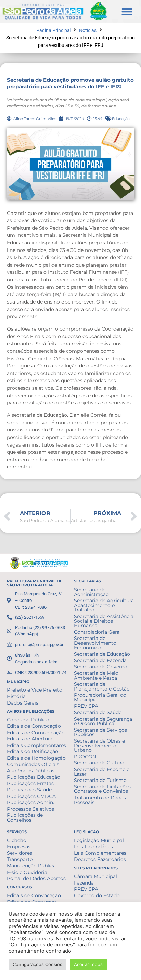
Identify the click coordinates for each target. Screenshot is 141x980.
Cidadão (16, 840)
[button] (127, 11)
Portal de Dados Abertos (36, 878)
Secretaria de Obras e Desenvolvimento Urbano (99, 745)
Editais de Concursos (32, 902)
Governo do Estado (97, 895)
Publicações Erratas (30, 783)
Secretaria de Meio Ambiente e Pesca (96, 675)
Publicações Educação (33, 777)
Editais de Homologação (36, 758)
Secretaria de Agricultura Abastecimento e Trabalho (104, 605)
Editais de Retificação (32, 751)
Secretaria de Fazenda (100, 660)
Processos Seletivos (30, 809)
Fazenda (84, 883)
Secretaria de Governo (100, 666)
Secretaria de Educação (102, 654)
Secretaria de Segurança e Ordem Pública (103, 721)
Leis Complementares (100, 853)
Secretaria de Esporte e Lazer (101, 771)
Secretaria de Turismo (100, 780)
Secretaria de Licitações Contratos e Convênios (102, 789)
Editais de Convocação (34, 726)
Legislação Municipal (99, 840)
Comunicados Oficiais (33, 764)
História (16, 696)
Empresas (18, 846)
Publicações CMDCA (31, 796)
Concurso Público (28, 719)
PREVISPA (86, 706)
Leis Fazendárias (93, 846)
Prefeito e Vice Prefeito (34, 690)
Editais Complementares (36, 745)
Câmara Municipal (95, 876)
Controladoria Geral (97, 632)
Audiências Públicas (30, 770)
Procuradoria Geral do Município (100, 697)
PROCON (85, 756)
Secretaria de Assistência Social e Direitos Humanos (103, 621)
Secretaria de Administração (91, 592)
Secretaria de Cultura (99, 762)
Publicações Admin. (30, 802)
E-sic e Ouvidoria (27, 872)
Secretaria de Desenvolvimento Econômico (95, 642)
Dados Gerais (22, 703)
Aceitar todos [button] (88, 964)
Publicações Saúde (29, 789)
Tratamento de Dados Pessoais (100, 800)
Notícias (88, 31)
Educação (121, 118)
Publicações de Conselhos (25, 817)
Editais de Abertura (29, 739)
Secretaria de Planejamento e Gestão (102, 686)
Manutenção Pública (31, 865)
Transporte (20, 859)
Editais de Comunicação (36, 732)
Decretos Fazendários (100, 859)
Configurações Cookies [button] (37, 964)
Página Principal (53, 31)
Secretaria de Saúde (97, 712)
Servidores (19, 853)
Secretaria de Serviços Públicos (100, 732)
